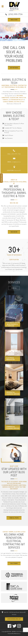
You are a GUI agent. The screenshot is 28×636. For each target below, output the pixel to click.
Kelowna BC (14, 170)
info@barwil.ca (14, 162)
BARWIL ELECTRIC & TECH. (19, 631)
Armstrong (5, 97)
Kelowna (20, 95)
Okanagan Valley (17, 99)
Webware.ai (17, 633)
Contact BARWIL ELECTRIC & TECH (13, 101)
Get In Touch (14, 67)
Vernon (5, 99)
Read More (14, 232)
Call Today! (14, 563)
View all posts (14, 518)
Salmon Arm (14, 97)
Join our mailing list (14, 619)
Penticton (22, 97)
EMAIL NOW (14, 19)
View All (14, 288)
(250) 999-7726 (15, 14)
